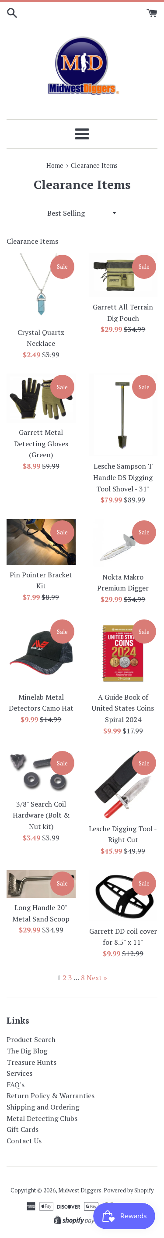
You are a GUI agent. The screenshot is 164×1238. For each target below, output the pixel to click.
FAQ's (15, 1084)
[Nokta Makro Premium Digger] (123, 543)
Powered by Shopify (129, 1190)
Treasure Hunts (31, 1062)
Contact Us (24, 1141)
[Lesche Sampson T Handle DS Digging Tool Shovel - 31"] (123, 415)
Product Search (31, 1039)
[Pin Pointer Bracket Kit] (41, 542)
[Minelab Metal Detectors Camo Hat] (41, 652)
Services (19, 1073)
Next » (97, 977)
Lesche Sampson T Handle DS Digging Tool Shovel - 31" (123, 477)
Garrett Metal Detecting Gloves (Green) (41, 443)
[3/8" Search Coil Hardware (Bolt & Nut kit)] (41, 772)
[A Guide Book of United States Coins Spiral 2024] (123, 652)
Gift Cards (22, 1129)
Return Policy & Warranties (50, 1095)
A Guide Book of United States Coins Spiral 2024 (123, 708)
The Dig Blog (27, 1051)
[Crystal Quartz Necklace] (41, 288)
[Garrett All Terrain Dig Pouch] (123, 275)
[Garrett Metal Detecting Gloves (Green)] (41, 398)
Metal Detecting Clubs (42, 1118)
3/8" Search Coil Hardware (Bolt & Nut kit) (41, 815)
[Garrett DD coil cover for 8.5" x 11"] (123, 895)
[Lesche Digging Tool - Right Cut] (123, 784)
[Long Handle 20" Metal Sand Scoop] (41, 884)
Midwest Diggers (79, 1190)
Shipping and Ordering (43, 1107)
